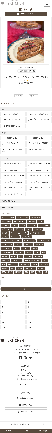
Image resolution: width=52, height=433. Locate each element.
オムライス (19, 229)
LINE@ (26, 430)
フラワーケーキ (7, 252)
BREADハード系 (22, 217)
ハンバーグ (39, 244)
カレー (28, 229)
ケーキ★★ (14, 237)
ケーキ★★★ (26, 237)
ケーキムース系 (7, 244)
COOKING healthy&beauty (11, 163)
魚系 (26, 272)
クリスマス (37, 229)
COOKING (5, 158)
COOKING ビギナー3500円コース (39, 164)
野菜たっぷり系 (7, 272)
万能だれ (29, 252)
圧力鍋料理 (38, 256)
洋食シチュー (12, 264)
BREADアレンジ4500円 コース (13, 114)
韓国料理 (18, 272)
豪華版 (20, 268)
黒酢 (45, 272)
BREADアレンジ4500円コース (38, 114)
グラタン (5, 233)
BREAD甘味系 (35, 217)
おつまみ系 (5, 225)
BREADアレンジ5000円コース (12, 119)
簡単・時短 (44, 264)
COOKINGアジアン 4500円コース (13, 176)
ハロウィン (28, 244)
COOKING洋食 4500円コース (12, 194)
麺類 (39, 272)
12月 (29, 327)
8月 (29, 317)
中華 (37, 252)
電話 (9, 430)
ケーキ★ (5, 237)
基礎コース (5, 260)
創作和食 (5, 256)
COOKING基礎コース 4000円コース (39, 188)
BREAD (4, 109)
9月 (3, 322)
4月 (29, 307)
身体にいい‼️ (29, 268)
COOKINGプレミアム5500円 (12, 182)
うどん (40, 221)
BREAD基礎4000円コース (11, 126)
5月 (3, 312)
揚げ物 (45, 260)
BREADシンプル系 (8, 217)
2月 (29, 302)
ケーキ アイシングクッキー (11, 240)
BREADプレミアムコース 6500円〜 (38, 120)
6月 (29, 312)
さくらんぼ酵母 (44, 225)
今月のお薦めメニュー (9, 201)
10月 (29, 322)
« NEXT (18, 96)
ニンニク (18, 244)
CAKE (4, 133)
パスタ (16, 248)
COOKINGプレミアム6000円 (38, 182)
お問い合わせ (27, 405)
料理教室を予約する (27, 14)
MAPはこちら (27, 385)
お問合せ (44, 430)
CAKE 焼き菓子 (19, 221)
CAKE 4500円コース (27, 71)
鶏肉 (32, 272)
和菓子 (13, 256)
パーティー (25, 248)
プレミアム (19, 252)
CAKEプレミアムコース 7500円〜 (12, 143)
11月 (3, 327)
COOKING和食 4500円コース (12, 187)
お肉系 (22, 225)
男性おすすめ (24, 264)
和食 (20, 256)
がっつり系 (32, 225)
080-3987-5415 (27, 412)
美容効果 (5, 268)
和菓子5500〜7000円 (36, 149)
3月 (3, 307)
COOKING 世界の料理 (9, 170)
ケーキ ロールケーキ (37, 233)
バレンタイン (6, 248)
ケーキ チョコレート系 (18, 233)
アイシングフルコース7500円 (38, 143)
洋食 (3, 264)
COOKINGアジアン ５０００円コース (39, 176)
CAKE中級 (31, 221)
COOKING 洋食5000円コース (38, 170)
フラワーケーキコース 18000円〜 (12, 150)
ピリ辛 (35, 248)
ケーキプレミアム (43, 240)
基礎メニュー (17, 260)
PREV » (33, 96)
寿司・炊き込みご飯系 (32, 260)
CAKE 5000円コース (35, 138)
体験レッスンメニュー (9, 207)
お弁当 (15, 225)
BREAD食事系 (6, 221)
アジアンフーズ (7, 229)
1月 (3, 302)
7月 (3, 317)
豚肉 (12, 268)
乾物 (43, 252)
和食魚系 (28, 256)
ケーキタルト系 (29, 240)
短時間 (35, 264)
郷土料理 (41, 268)
